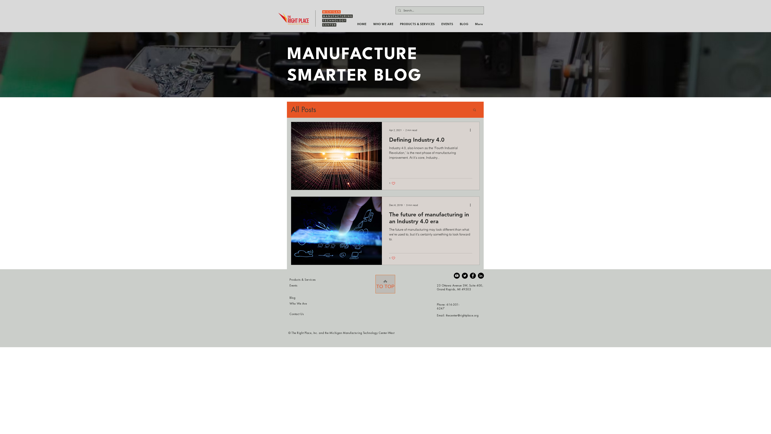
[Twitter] (465, 276)
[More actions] (471, 130)
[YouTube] (457, 276)
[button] (474, 110)
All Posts (303, 109)
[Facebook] (473, 276)
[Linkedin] (481, 276)
